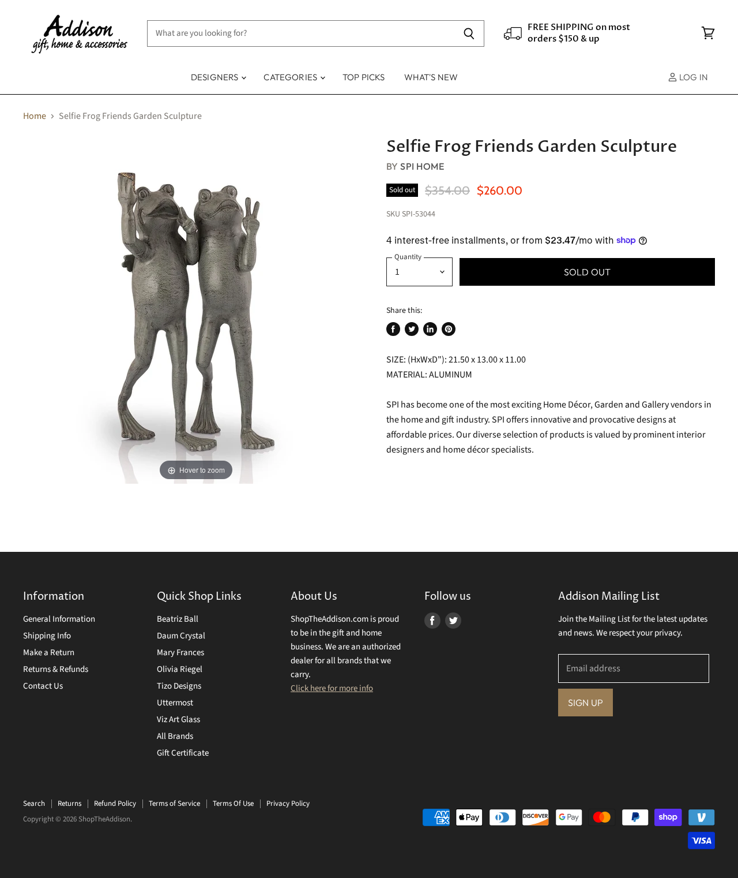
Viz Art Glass (178, 719)
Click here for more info (332, 688)
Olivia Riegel (179, 669)
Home (34, 116)
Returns (69, 803)
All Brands (175, 736)
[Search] (469, 33)
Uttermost (175, 703)
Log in (692, 77)
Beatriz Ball (177, 619)
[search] (300, 33)
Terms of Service (174, 803)
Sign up (585, 702)
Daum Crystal (181, 636)
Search (34, 803)
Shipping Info (47, 636)
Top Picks (363, 77)
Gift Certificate (183, 753)
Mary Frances (180, 653)
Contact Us (43, 686)
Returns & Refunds (55, 669)
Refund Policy (115, 803)
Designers (215, 77)
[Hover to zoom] (196, 310)
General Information (59, 619)
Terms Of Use (233, 803)
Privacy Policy (288, 803)
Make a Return (48, 653)
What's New (431, 77)
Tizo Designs (179, 686)
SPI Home (422, 166)
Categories (291, 77)
